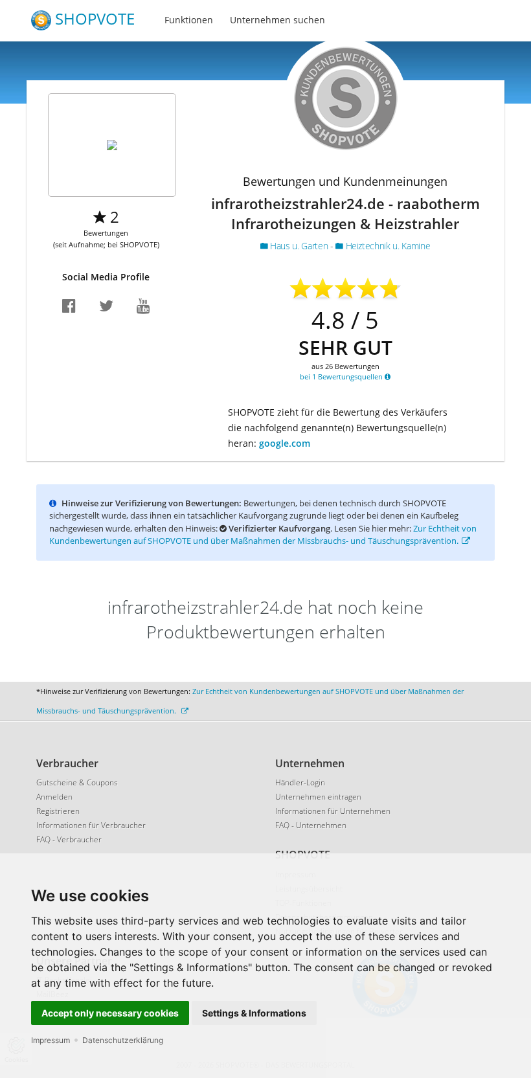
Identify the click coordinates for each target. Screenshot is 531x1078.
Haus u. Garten (298, 246)
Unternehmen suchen (277, 20)
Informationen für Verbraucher (91, 825)
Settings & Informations (254, 1012)
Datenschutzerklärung (122, 1040)
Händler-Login (300, 782)
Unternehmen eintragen (318, 796)
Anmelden (54, 796)
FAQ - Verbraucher (69, 839)
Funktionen (188, 20)
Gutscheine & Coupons (77, 782)
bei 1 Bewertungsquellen (342, 376)
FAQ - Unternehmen (310, 825)
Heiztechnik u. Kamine (386, 246)
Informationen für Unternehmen (332, 810)
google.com (284, 443)
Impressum (50, 1040)
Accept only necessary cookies (110, 1012)
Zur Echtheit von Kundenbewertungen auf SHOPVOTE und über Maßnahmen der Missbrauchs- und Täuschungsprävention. (263, 534)
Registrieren (58, 810)
